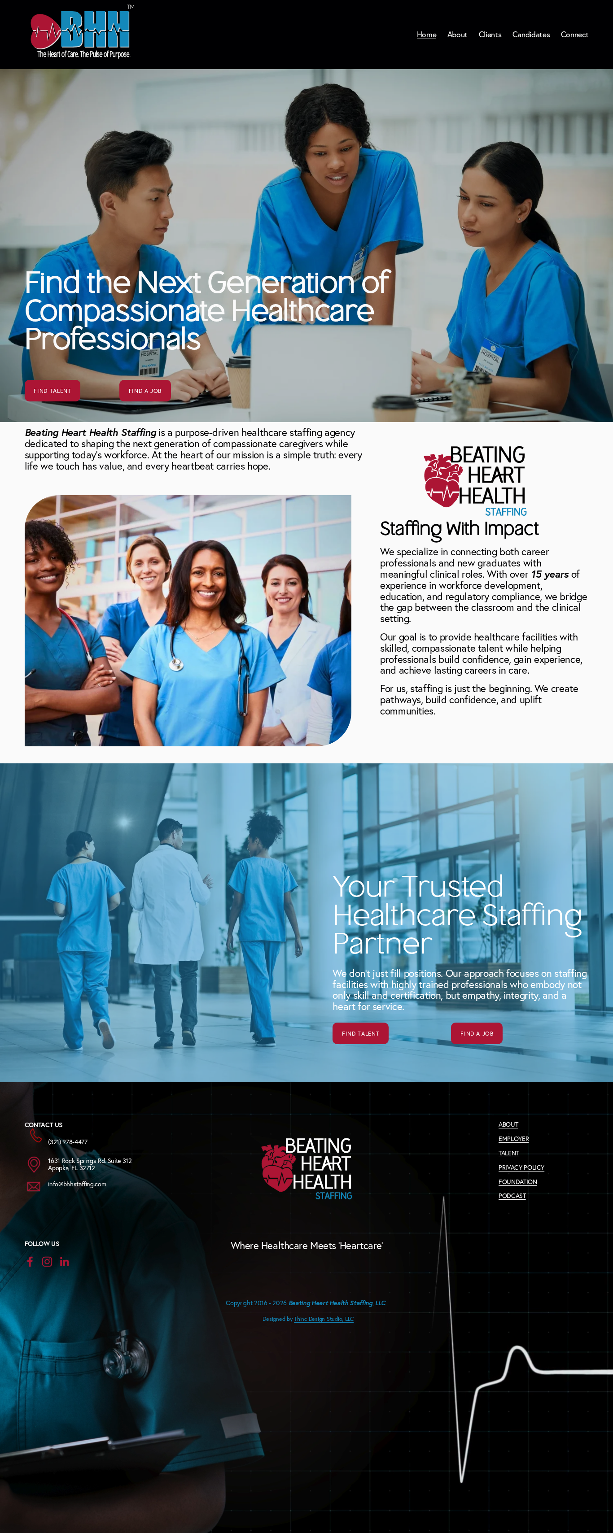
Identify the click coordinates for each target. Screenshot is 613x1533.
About (457, 34)
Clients (490, 34)
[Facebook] (30, 1261)
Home (427, 34)
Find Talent (52, 390)
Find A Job (476, 1033)
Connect (575, 34)
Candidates (531, 34)
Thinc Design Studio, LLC (324, 1318)
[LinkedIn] (64, 1261)
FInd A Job (145, 390)
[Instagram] (47, 1261)
